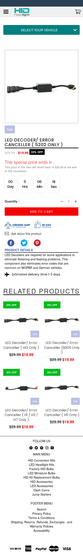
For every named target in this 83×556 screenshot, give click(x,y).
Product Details (19, 250)
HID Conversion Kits (41, 460)
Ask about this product (25, 233)
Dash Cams (41, 490)
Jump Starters (41, 494)
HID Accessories (41, 481)
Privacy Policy (41, 513)
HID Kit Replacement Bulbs (41, 477)
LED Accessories (41, 486)
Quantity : (12, 201)
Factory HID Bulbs (41, 469)
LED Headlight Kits (41, 464)
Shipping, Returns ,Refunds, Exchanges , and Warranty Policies (41, 524)
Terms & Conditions (41, 518)
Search (41, 509)
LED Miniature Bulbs (41, 473)
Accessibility (41, 530)
